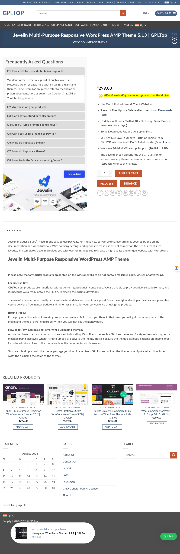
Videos (128, 25)
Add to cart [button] (23, 427)
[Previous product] (174, 41)
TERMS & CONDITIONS (129, 3)
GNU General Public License (80, 488)
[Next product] (174, 35)
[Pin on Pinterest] (125, 193)
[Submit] (123, 13)
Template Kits (98, 25)
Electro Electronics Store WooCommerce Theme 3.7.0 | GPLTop (68, 414)
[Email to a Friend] (119, 193)
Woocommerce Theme (90, 42)
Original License (61, 25)
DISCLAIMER (106, 3)
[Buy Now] (53, 532)
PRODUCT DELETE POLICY (37, 3)
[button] (145, 13)
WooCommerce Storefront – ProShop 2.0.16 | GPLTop (156, 413)
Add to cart (129, 173)
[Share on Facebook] (100, 193)
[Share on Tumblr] (138, 193)
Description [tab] (13, 231)
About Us (68, 454)
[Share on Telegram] (144, 193)
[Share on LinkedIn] (132, 193)
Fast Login (69, 482)
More (115, 25)
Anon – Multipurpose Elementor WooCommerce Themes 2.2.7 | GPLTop (23, 414)
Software (81, 25)
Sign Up (67, 495)
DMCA (67, 468)
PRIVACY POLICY (86, 3)
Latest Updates (22, 25)
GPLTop (13, 13)
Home (6, 25)
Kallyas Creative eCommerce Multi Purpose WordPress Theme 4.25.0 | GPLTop (112, 414)
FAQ (65, 475)
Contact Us (70, 461)
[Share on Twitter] (113, 193)
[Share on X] (106, 193)
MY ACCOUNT (153, 3)
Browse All (41, 25)
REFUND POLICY (64, 3)
